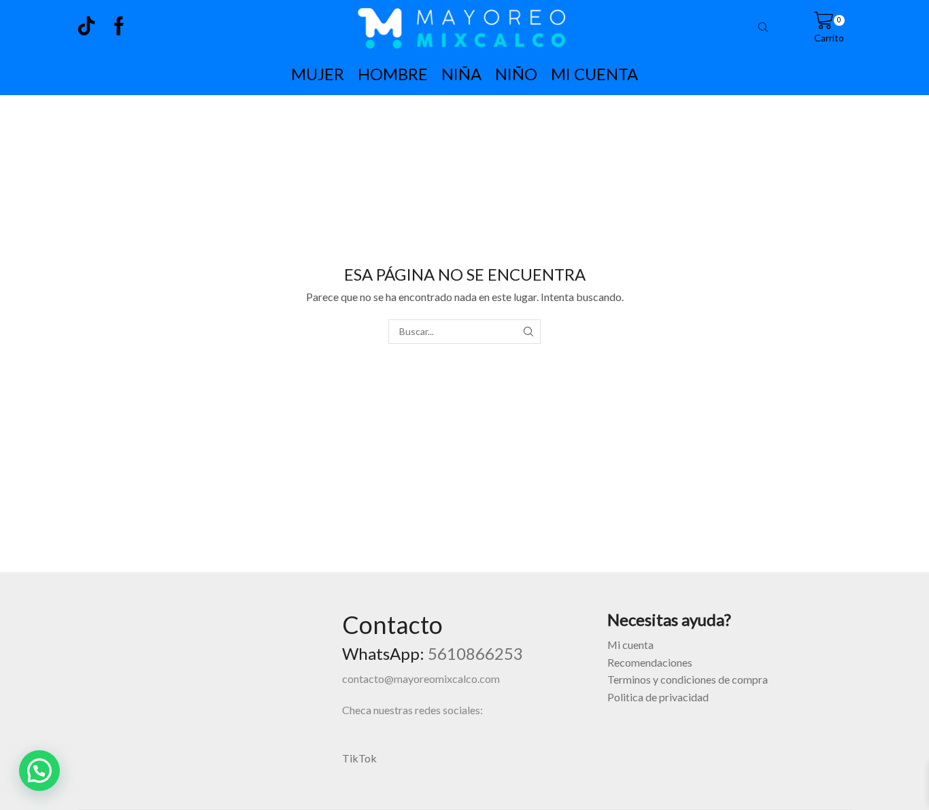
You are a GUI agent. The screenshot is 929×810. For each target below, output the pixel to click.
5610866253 (475, 653)
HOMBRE (393, 74)
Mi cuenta (630, 644)
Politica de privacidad (658, 696)
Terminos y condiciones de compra (687, 679)
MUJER (317, 74)
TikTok (359, 758)
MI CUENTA (594, 74)
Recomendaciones (649, 662)
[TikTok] (86, 26)
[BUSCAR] (528, 332)
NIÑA (461, 74)
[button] (39, 770)
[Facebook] (119, 26)
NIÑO (516, 74)
